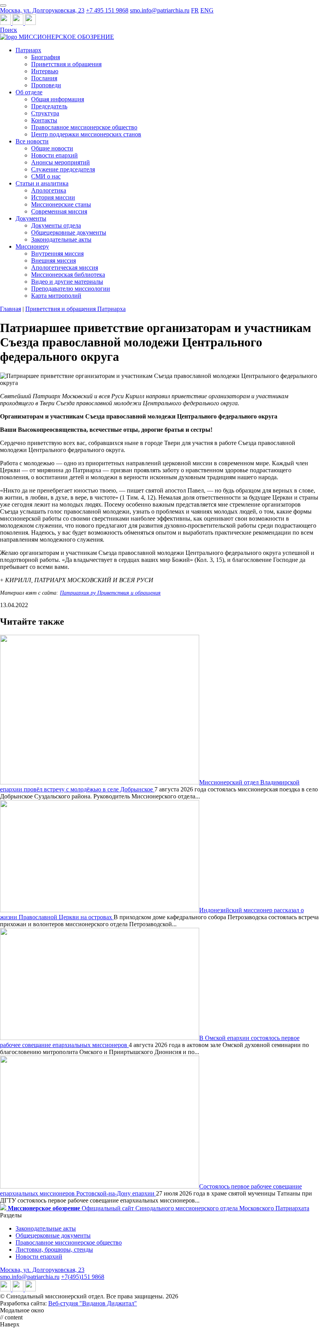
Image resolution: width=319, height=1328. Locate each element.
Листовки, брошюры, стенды (54, 1249)
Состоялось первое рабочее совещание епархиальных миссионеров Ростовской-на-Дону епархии (151, 1190)
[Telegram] (6, 22)
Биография (45, 57)
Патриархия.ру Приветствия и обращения (110, 593)
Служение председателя (63, 169)
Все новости (32, 141)
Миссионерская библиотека (68, 274)
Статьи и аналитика (42, 183)
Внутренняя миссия (57, 253)
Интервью (44, 71)
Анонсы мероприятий (60, 162)
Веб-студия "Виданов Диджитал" (92, 1303)
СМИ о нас (46, 176)
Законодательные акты (61, 239)
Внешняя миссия (53, 260)
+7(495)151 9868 (82, 1276)
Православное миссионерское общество (84, 127)
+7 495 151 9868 (107, 10)
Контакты (44, 120)
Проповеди (46, 85)
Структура (45, 113)
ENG (207, 10)
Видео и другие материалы (67, 281)
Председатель (49, 106)
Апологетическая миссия (64, 267)
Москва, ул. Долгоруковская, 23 (42, 10)
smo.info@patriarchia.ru (159, 10)
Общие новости (52, 148)
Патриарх (28, 50)
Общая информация (57, 99)
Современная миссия (59, 211)
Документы (31, 218)
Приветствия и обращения (66, 64)
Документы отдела (56, 225)
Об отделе (29, 92)
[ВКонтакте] (18, 22)
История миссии (53, 197)
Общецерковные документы (68, 232)
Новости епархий (54, 155)
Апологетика (48, 190)
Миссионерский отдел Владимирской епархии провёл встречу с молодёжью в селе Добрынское (150, 786)
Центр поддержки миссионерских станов (86, 134)
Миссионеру (32, 246)
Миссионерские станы (61, 204)
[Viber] (30, 22)
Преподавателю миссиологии (70, 288)
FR (195, 10)
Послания (44, 78)
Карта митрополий (56, 295)
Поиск (8, 29)
